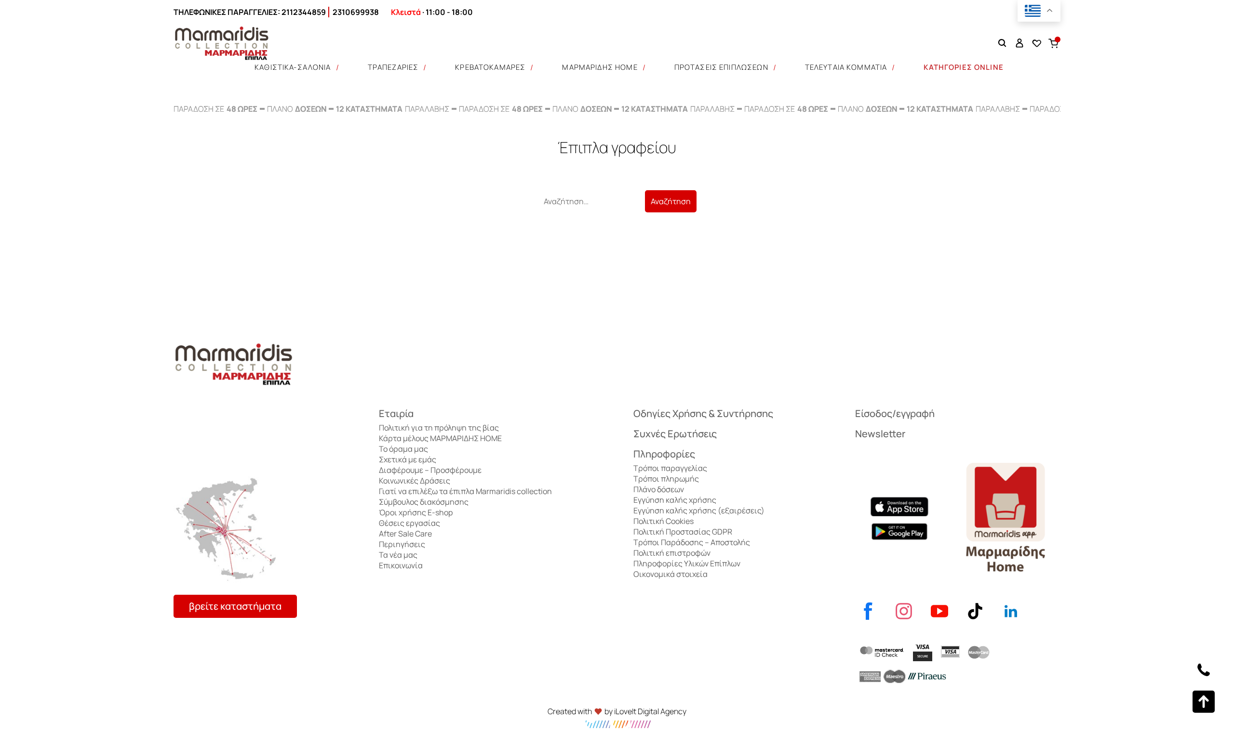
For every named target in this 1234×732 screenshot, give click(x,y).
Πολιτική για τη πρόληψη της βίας (439, 427)
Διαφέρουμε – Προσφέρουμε (430, 470)
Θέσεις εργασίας (409, 523)
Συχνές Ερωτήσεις (675, 433)
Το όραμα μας (403, 449)
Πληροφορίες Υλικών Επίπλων (686, 563)
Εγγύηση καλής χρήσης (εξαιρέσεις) (699, 510)
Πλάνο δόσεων (658, 489)
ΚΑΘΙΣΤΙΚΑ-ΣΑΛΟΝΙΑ (293, 67)
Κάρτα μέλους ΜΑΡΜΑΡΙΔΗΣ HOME (440, 438)
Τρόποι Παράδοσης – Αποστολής (691, 542)
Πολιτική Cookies (663, 521)
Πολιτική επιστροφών (672, 553)
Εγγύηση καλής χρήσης (674, 500)
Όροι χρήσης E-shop (416, 512)
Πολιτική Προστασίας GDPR (682, 531)
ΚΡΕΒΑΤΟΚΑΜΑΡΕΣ (490, 67)
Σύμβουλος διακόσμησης (424, 502)
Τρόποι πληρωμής (666, 478)
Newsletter (880, 433)
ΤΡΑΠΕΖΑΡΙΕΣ (393, 67)
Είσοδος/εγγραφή (895, 413)
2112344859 (304, 12)
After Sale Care (405, 533)
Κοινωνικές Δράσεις (414, 480)
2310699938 (356, 12)
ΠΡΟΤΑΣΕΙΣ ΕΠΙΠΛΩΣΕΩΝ (721, 67)
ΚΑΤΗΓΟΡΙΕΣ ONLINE (964, 67)
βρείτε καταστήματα (235, 606)
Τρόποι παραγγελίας (670, 468)
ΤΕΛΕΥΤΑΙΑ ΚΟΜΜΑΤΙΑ (846, 67)
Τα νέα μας (398, 554)
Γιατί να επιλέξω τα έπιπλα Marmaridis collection (465, 491)
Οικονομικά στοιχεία (670, 574)
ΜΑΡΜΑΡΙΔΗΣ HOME (599, 67)
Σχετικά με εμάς (407, 459)
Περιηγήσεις (402, 544)
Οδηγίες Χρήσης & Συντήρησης (703, 413)
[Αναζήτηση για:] (591, 201)
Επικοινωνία (401, 565)
